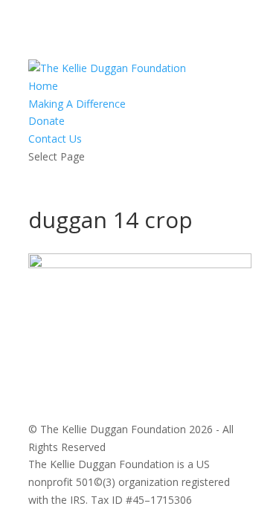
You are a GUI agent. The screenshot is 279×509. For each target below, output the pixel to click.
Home (43, 86)
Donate (46, 121)
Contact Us (55, 139)
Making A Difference (77, 104)
